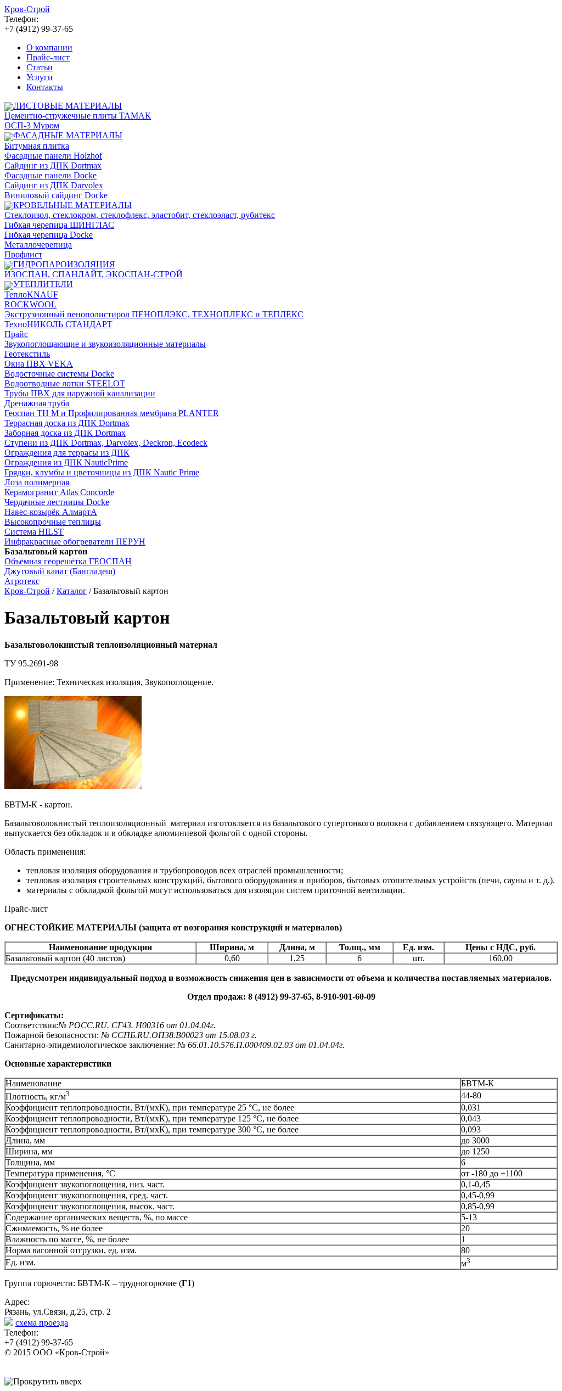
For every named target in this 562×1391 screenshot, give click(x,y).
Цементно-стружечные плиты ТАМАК (77, 115)
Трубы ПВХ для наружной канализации (79, 393)
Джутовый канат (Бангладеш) (59, 571)
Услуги (39, 77)
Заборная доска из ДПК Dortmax (65, 433)
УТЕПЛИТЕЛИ (43, 284)
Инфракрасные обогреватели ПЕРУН (74, 541)
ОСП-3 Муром (31, 125)
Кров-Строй (27, 591)
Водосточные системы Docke (59, 373)
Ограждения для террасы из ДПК (67, 452)
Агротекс (22, 581)
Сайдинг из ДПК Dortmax (53, 165)
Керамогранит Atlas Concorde (59, 492)
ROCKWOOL (30, 304)
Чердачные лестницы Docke (56, 502)
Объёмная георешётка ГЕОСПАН (68, 561)
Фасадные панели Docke (50, 175)
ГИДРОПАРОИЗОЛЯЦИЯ (64, 264)
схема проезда (41, 1322)
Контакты (44, 87)
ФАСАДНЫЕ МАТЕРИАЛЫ (67, 135)
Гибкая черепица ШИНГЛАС (59, 224)
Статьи (39, 67)
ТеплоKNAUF (31, 294)
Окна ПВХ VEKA (38, 363)
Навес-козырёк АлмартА (50, 512)
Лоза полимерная (36, 482)
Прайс (16, 334)
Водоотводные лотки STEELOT (64, 383)
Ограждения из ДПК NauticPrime (66, 462)
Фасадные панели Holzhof (53, 155)
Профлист (23, 254)
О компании (49, 47)
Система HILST (34, 531)
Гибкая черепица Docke (48, 234)
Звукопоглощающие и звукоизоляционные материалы (105, 344)
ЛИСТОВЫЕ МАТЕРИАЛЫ (67, 105)
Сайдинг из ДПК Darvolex (53, 185)
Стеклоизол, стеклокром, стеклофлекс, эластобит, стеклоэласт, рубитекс (139, 215)
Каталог (72, 591)
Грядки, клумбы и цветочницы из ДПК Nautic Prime (101, 472)
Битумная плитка (36, 145)
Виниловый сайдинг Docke (56, 195)
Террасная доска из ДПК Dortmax (67, 423)
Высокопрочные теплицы (52, 521)
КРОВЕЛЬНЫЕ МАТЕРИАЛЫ (72, 205)
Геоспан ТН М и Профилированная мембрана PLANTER (111, 413)
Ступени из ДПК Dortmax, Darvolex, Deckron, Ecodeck (105, 442)
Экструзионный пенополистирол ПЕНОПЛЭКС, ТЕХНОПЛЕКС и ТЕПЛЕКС (154, 314)
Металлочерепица (38, 244)
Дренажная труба (36, 403)
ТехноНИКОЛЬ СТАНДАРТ (58, 324)
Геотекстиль (27, 353)
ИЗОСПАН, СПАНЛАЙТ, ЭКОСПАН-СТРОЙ (93, 274)
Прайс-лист (48, 57)
